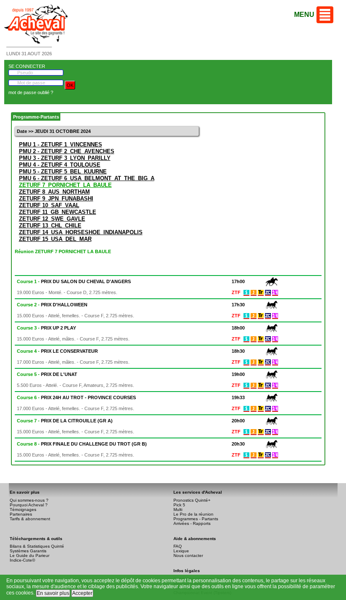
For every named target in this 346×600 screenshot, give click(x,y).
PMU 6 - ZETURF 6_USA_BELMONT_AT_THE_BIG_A (86, 178)
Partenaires (21, 514)
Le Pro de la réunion (193, 514)
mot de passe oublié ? (30, 92)
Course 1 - (74, 281)
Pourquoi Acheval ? (29, 505)
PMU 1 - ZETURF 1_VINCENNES (60, 144)
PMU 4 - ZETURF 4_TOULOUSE (59, 165)
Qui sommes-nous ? (29, 500)
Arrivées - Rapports (192, 523)
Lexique (181, 551)
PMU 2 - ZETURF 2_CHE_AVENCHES (66, 151)
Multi (177, 509)
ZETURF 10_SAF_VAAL (49, 205)
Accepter (82, 593)
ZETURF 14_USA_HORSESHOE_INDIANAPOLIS (81, 232)
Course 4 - (57, 351)
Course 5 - (47, 374)
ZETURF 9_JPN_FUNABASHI (56, 198)
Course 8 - (82, 443)
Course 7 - (65, 420)
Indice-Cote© (22, 560)
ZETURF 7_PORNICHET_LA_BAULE (65, 185)
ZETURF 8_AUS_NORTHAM (54, 192)
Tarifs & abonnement (30, 518)
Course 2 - (52, 304)
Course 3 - (46, 327)
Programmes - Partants (195, 518)
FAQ (177, 546)
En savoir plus (53, 593)
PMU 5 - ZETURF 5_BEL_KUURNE (63, 171)
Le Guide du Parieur (29, 555)
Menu (304, 14)
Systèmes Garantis (28, 551)
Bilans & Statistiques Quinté (37, 546)
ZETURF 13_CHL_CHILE (50, 225)
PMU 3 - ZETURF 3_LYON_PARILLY (65, 158)
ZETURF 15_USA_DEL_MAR (55, 239)
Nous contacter (188, 555)
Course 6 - (76, 397)
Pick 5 (179, 505)
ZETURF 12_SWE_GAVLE (52, 219)
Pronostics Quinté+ (192, 500)
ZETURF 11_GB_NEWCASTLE (57, 212)
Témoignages (23, 509)
